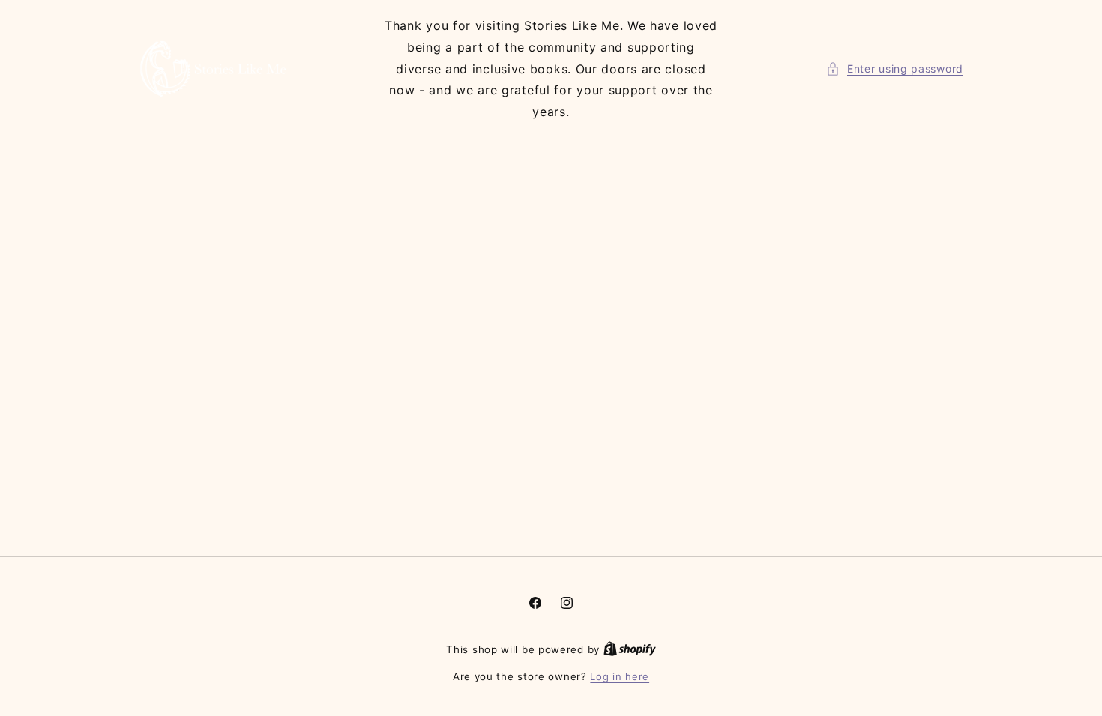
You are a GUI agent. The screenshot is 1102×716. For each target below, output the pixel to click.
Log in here (619, 676)
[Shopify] (629, 649)
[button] (894, 68)
